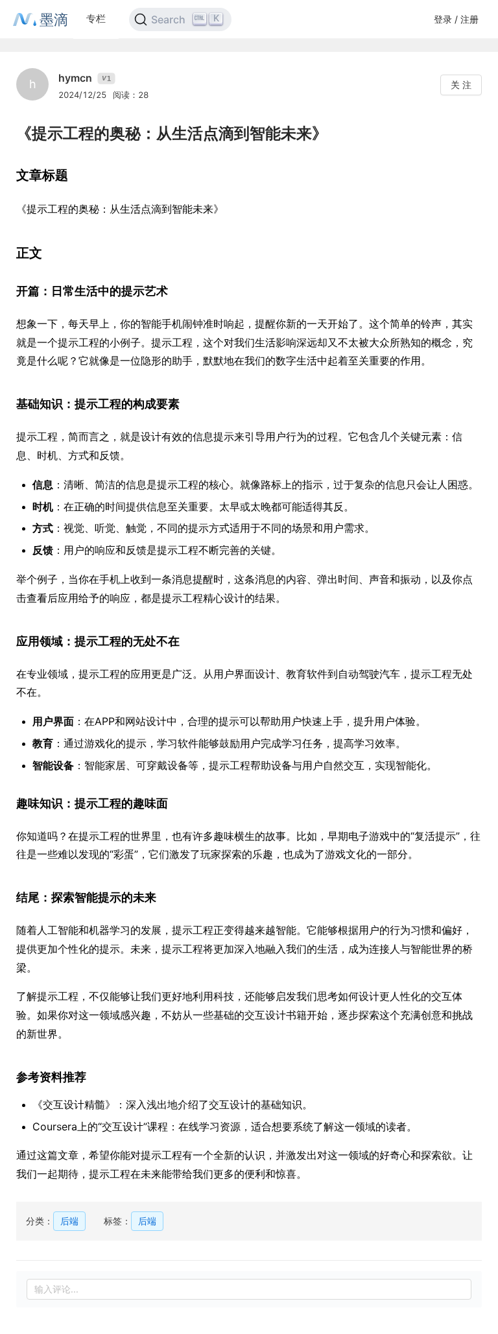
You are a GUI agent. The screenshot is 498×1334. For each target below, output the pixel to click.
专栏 (96, 18)
